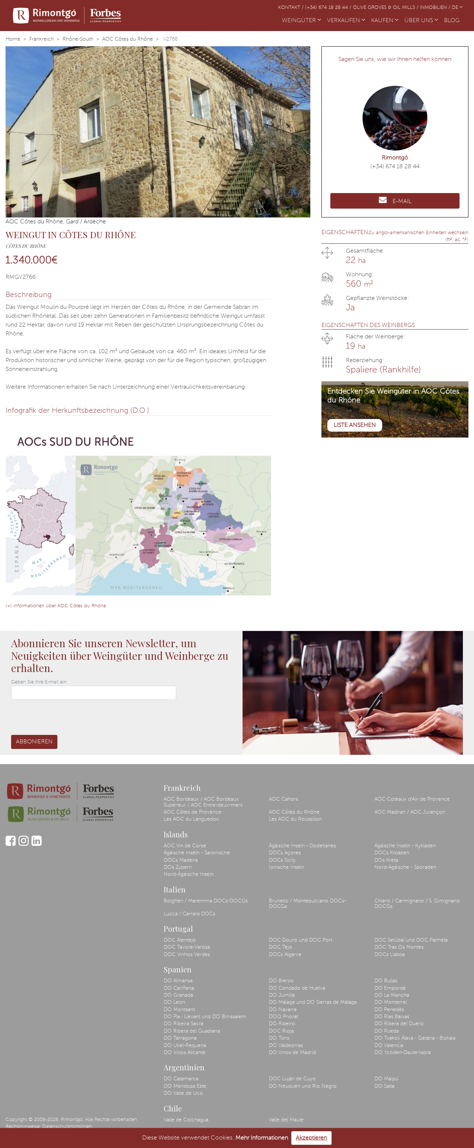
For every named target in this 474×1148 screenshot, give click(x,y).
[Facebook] (11, 844)
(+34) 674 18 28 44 (395, 167)
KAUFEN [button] (383, 21)
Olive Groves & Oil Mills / (386, 7)
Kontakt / (291, 7)
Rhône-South (78, 39)
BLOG (453, 21)
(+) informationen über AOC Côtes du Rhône (56, 606)
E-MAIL (402, 202)
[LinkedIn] (36, 844)
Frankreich (41, 39)
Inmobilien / (436, 7)
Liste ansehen (355, 425)
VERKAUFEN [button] (344, 21)
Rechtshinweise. (23, 1126)
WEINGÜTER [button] (299, 21)
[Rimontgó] (67, 15)
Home (13, 39)
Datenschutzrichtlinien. (67, 1126)
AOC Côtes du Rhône (127, 39)
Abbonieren (34, 742)
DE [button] (456, 7)
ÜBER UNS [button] (419, 21)
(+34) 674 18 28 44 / (329, 7)
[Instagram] (24, 844)
